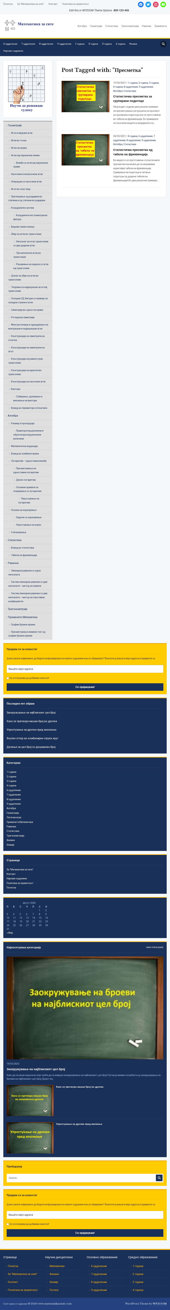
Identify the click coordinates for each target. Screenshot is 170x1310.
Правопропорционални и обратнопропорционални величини (28, 434)
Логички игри (14, 817)
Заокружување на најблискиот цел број (31, 712)
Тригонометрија (130, 26)
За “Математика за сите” (30, 4)
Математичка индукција (24, 446)
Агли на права (19, 148)
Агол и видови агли (21, 133)
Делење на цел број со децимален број (31, 747)
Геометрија (96, 26)
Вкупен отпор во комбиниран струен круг (32, 738)
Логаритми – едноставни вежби (28, 461)
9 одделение (64, 43)
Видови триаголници (22, 226)
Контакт (53, 4)
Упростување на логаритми (28, 500)
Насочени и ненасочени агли (27, 174)
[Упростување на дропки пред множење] (30, 1137)
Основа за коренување (24, 510)
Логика (53, 1290)
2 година (93, 43)
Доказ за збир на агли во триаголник (23, 277)
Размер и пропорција (22, 423)
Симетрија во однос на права (27, 310)
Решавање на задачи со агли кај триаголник (30, 266)
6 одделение (10, 43)
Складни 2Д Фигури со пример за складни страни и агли (28, 300)
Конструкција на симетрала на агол (26, 349)
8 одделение (46, 43)
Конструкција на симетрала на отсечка (26, 338)
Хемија (10, 844)
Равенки (146, 26)
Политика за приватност (75, 4)
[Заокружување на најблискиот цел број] (85, 1007)
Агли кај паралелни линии (25, 155)
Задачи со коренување (29, 517)
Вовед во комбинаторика (25, 453)
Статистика (111, 26)
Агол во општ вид (20, 189)
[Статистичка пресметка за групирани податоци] (85, 96)
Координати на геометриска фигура (30, 217)
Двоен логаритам (26, 479)
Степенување (18, 532)
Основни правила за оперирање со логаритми (27, 489)
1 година (80, 43)
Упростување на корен (28, 524)
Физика (133, 43)
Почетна (8, 4)
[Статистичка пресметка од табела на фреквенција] (85, 149)
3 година (107, 43)
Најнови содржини (13, 50)
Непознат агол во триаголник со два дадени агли (30, 243)
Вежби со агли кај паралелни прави (30, 164)
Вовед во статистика (22, 547)
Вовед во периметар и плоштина (29, 408)
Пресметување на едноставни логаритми (26, 470)
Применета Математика (22, 617)
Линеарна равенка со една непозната (24, 572)
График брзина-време (23, 624)
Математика (56, 1266)
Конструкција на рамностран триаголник (25, 360)
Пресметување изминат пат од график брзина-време (26, 634)
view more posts (154, 947)
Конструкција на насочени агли (28, 381)
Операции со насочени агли (26, 181)
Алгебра (82, 26)
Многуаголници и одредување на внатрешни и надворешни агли (28, 326)
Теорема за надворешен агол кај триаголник (27, 289)
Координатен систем (22, 207)
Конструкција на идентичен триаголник (25, 372)
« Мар (10, 932)
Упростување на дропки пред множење (31, 729)
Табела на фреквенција (24, 555)
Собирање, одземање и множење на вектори (27, 398)
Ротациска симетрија (23, 317)
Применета (160, 26)
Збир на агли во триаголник (26, 234)
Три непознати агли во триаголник (27, 255)
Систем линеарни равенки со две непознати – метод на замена (27, 584)
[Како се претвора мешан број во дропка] (30, 1100)
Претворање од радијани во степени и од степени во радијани (26, 198)
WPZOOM (160, 1303)
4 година (120, 43)
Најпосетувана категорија (24, 947)
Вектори (15, 389)
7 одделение (28, 43)
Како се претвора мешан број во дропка (32, 721)
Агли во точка (18, 140)
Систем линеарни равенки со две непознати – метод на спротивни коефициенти (27, 597)
